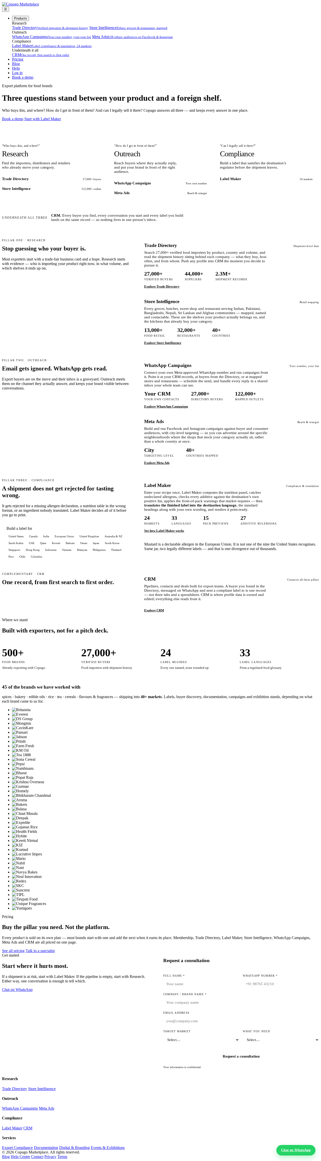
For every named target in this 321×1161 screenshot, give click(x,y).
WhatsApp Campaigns (51, 37)
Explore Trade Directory (162, 286)
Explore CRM (154, 610)
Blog (16, 64)
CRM (40, 55)
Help (16, 68)
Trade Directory (50, 28)
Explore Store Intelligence (162, 343)
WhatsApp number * (260, 975)
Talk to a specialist (40, 951)
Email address (176, 1012)
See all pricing (13, 951)
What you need (256, 1031)
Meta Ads (132, 37)
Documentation (46, 1147)
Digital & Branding (74, 1147)
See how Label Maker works (164, 531)
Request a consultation (241, 1056)
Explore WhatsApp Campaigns (166, 406)
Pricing (17, 59)
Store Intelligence (128, 28)
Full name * (174, 975)
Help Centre (20, 1156)
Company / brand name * (185, 994)
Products (20, 18)
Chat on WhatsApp (17, 989)
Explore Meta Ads (157, 463)
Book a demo (22, 77)
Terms (62, 1156)
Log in (17, 73)
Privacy (50, 1156)
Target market (177, 1031)
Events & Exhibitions (108, 1147)
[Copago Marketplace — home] (20, 4)
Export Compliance (17, 1147)
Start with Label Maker (42, 119)
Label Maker (52, 46)
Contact (37, 1156)
